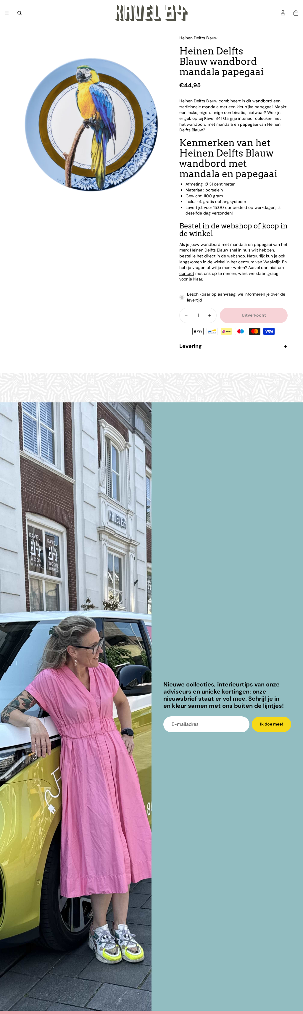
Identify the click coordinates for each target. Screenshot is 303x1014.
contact (186, 273)
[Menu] (7, 13)
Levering (190, 346)
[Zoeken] (19, 13)
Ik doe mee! (271, 724)
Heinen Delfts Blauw (198, 38)
